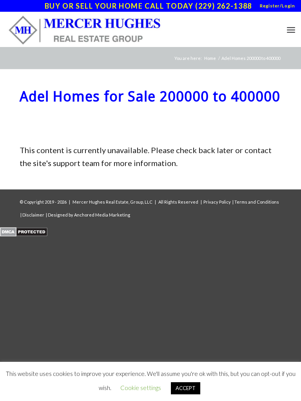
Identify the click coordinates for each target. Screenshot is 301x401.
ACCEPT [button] (186, 388)
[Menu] (291, 29)
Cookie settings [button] (140, 387)
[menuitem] (275, 6)
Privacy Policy (217, 201)
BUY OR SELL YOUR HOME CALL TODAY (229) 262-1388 (148, 6)
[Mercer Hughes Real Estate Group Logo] (87, 29)
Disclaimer (33, 214)
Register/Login (277, 5)
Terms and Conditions (256, 201)
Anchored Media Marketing (102, 214)
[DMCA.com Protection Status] (23, 233)
